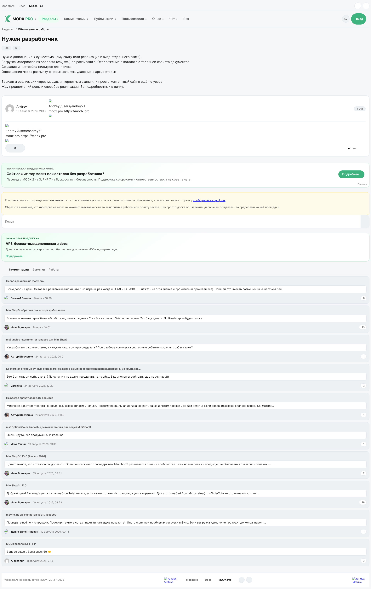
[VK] (366, 6)
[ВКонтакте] (349, 148)
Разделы (49, 19)
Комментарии (75, 19)
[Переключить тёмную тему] (346, 19)
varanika (16, 385)
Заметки (39, 269)
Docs (22, 6)
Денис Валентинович (24, 531)
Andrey (21, 106)
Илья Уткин (18, 444)
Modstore (8, 6)
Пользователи (133, 19)
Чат (172, 19)
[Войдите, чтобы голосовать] (10, 148)
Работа (54, 269)
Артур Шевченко (22, 356)
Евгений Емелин (21, 298)
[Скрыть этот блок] (365, 166)
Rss (186, 19)
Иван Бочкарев (21, 327)
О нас (156, 19)
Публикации (103, 19)
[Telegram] (357, 6)
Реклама (362, 184)
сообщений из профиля (209, 200)
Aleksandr (17, 560)
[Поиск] (365, 221)
